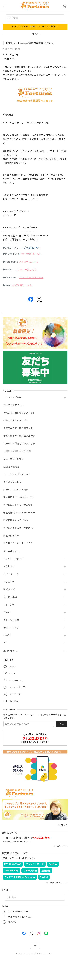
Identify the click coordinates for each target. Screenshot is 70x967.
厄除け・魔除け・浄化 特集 (17, 451)
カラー (6, 643)
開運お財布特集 (11, 535)
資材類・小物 (10, 597)
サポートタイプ (11, 628)
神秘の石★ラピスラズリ (15, 420)
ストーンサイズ (11, 620)
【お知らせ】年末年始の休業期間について (29, 43)
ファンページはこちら (31, 277)
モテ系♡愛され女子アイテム (18, 543)
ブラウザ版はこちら (30, 253)
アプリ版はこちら (30, 247)
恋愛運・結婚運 (11, 466)
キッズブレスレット (13, 482)
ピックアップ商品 (12, 397)
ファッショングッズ (13, 558)
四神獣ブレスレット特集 (15, 489)
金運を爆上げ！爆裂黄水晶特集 (19, 436)
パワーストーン (11, 574)
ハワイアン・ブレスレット (16, 474)
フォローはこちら (28, 261)
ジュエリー (9, 581)
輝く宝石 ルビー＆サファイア (18, 497)
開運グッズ (9, 589)
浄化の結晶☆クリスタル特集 (18, 505)
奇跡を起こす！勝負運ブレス (18, 428)
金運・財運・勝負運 (13, 459)
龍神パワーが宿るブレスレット (19, 443)
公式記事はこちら (22, 285)
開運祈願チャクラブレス (15, 520)
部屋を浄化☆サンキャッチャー (19, 512)
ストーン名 (9, 605)
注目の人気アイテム (13, 405)
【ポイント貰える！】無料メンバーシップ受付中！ (35, 26)
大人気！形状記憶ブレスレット (19, 413)
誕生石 (6, 612)
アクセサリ (9, 566)
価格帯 (6, 635)
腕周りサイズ (10, 651)
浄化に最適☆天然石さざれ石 (18, 528)
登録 (61, 724)
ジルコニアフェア (12, 551)
